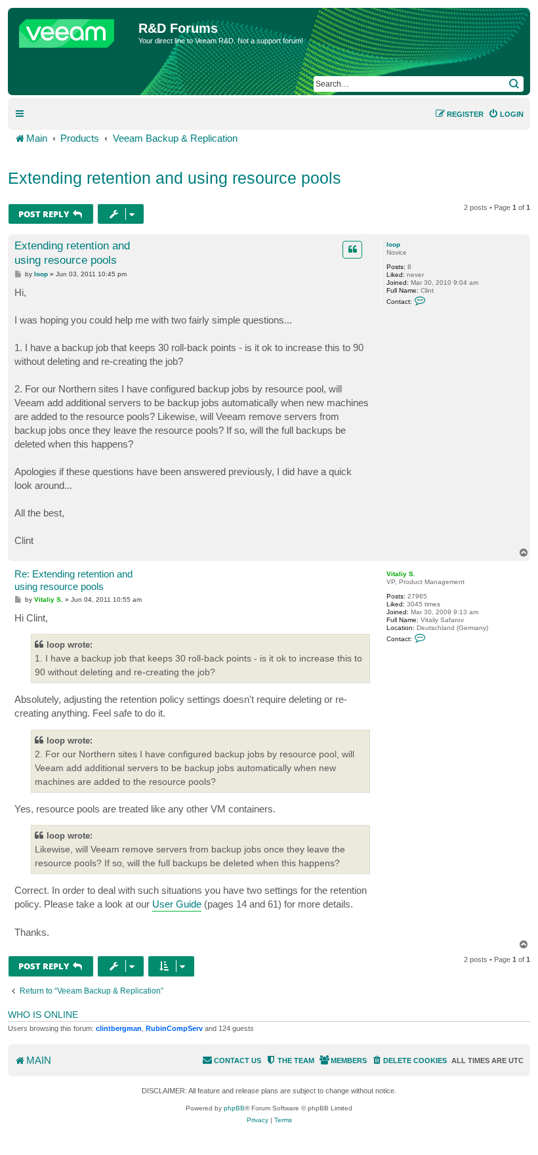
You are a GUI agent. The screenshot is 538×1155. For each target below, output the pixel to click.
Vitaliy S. (400, 574)
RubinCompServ (174, 1028)
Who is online (43, 1014)
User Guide (176, 904)
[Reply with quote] (352, 249)
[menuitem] (506, 114)
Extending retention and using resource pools (174, 178)
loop (393, 244)
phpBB (234, 1108)
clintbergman (119, 1028)
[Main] (74, 30)
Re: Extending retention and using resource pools (73, 580)
